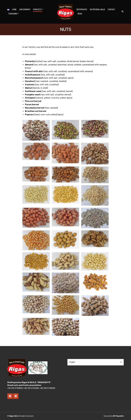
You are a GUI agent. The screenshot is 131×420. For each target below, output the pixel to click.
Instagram (15, 396)
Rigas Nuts (14, 416)
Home (14, 9)
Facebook (10, 396)
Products (37, 9)
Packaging (13, 14)
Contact (111, 9)
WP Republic (118, 416)
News (80, 14)
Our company (24, 9)
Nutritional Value (97, 9)
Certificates (81, 9)
